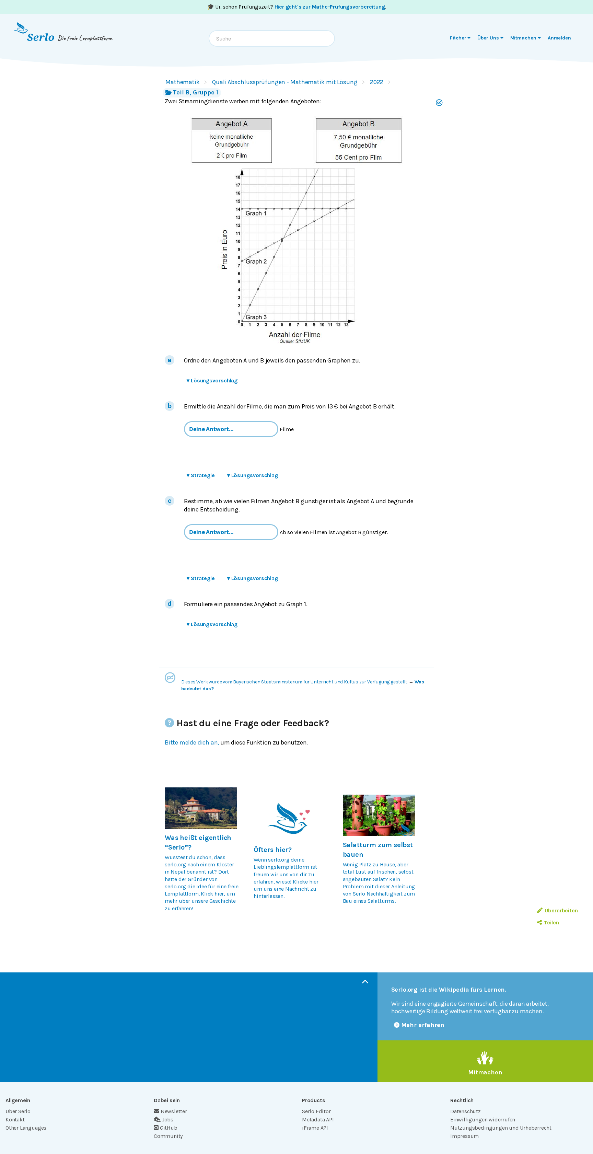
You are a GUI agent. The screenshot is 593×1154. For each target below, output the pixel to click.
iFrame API (315, 1127)
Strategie (201, 475)
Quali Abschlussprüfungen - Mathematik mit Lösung (285, 82)
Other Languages (25, 1127)
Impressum (464, 1136)
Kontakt (15, 1119)
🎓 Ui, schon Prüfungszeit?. (296, 6)
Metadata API (318, 1119)
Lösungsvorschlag (212, 380)
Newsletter (174, 1111)
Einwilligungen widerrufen (482, 1119)
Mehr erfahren (423, 1025)
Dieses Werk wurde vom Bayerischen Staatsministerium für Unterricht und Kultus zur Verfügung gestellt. (294, 682)
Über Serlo (18, 1111)
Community (168, 1136)
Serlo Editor (316, 1111)
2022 (377, 82)
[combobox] (272, 38)
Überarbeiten (561, 910)
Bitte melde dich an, (192, 742)
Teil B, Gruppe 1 (195, 92)
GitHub (168, 1127)
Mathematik (182, 82)
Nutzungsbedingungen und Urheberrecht (500, 1127)
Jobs (167, 1119)
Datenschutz (465, 1111)
